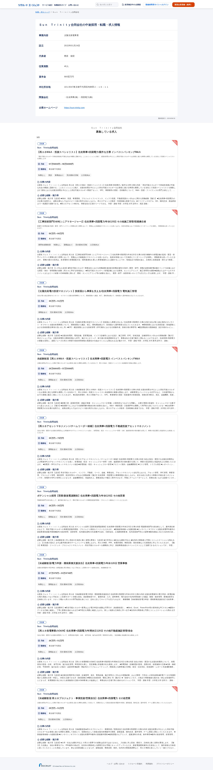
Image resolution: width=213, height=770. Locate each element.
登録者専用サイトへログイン (157, 5)
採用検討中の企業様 (133, 5)
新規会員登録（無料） (183, 5)
